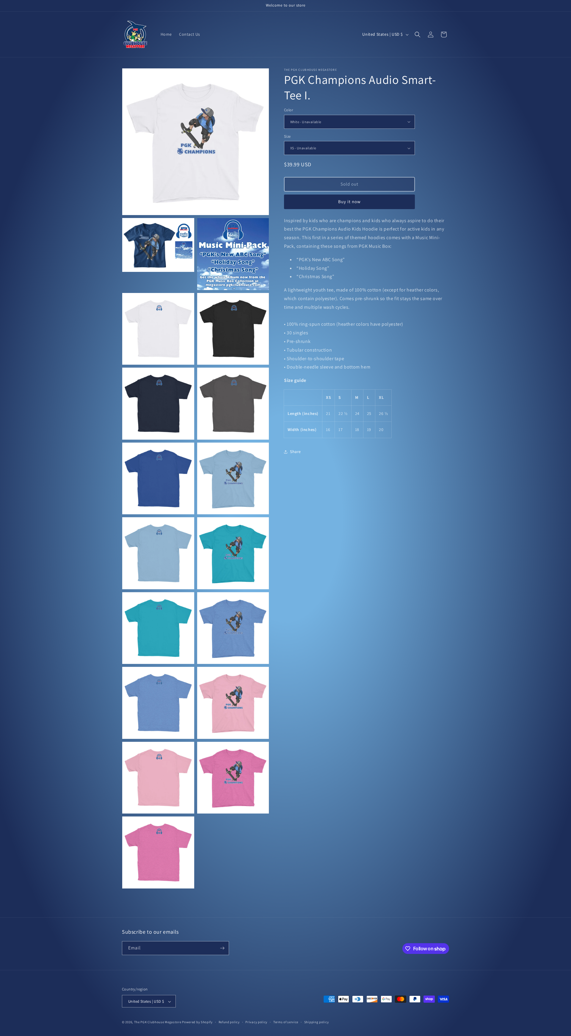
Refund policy (229, 1022)
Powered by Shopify (197, 1022)
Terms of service (285, 1022)
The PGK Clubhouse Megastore (157, 1022)
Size (287, 136)
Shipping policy (316, 1022)
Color (288, 109)
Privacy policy (256, 1022)
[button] (417, 34)
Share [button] (295, 451)
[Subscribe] (222, 948)
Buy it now (349, 201)
